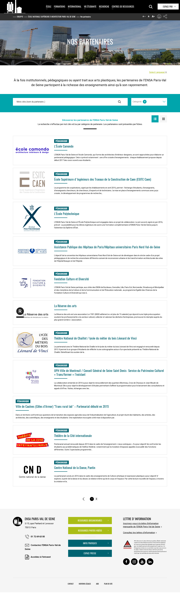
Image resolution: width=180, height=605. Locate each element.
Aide (97, 583)
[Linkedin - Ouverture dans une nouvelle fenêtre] (150, 561)
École (48, 6)
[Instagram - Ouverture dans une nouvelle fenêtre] (134, 561)
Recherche (104, 6)
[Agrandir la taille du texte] (153, 17)
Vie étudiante (90, 6)
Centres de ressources (123, 6)
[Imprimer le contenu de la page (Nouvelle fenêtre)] (159, 17)
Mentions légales (85, 583)
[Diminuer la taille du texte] (144, 17)
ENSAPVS (20, 16)
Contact (71, 583)
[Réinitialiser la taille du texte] (149, 17)
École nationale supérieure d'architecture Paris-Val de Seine (52, 16)
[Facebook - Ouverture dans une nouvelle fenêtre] (126, 561)
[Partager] (165, 17)
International (74, 6)
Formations (59, 6)
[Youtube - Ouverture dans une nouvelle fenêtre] (142, 561)
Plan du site (108, 583)
